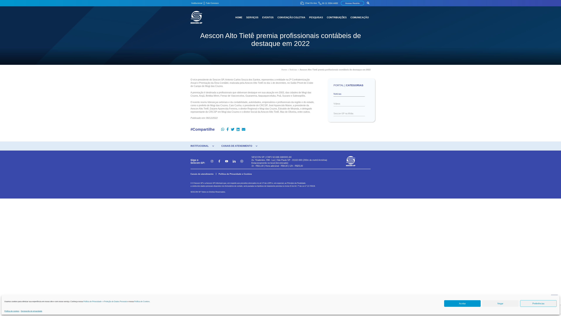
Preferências (538, 303)
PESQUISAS (316, 17)
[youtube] (226, 161)
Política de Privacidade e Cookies (235, 174)
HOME (238, 17)
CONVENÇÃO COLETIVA (291, 17)
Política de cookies (11, 311)
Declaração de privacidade (31, 311)
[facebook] (219, 161)
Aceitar (462, 303)
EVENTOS (268, 17)
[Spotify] (241, 161)
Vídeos (337, 103)
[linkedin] (234, 161)
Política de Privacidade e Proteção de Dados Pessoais (105, 301)
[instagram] (212, 161)
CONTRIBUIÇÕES (337, 17)
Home (284, 69)
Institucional (196, 3)
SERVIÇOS (252, 17)
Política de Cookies (142, 301)
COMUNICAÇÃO (359, 17)
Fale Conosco (212, 3)
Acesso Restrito (352, 3)
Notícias (293, 69)
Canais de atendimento (202, 174)
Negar (500, 303)
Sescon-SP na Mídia (343, 113)
